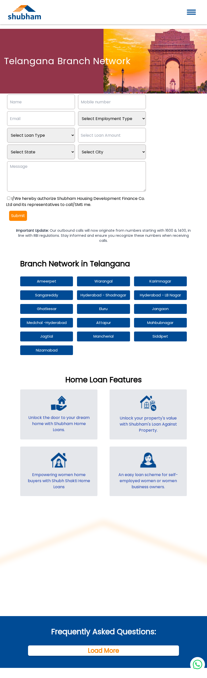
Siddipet (160, 336)
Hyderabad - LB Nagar (160, 295)
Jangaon (160, 308)
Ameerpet (46, 281)
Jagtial (46, 336)
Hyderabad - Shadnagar (103, 295)
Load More (103, 651)
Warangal (103, 281)
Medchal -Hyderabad (47, 322)
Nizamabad (47, 350)
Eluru (103, 308)
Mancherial (103, 336)
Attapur (103, 322)
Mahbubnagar (160, 322)
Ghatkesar (47, 308)
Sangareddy (46, 295)
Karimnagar (160, 281)
